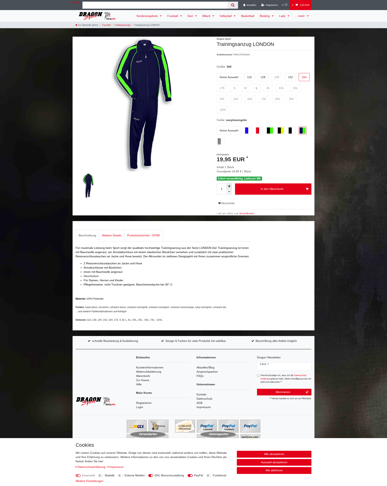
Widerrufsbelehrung (148, 371)
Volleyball (226, 16)
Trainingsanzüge (122, 25)
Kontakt (201, 394)
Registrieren (144, 402)
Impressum (204, 407)
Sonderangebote (147, 16)
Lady (282, 16)
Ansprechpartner (207, 371)
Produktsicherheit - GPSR (143, 235)
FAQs (200, 375)
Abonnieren (283, 392)
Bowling (265, 16)
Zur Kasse (142, 380)
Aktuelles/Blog (205, 367)
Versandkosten (246, 213)
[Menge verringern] (229, 192)
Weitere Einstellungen (89, 481)
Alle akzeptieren (274, 454)
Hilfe (139, 384)
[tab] (87, 235)
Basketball (247, 16)
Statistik (109, 475)
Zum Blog (74, 2)
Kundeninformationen (149, 367)
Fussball (173, 16)
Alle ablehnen (274, 470)
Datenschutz (204, 398)
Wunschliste (228, 203)
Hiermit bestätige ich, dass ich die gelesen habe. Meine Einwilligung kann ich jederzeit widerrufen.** (286, 378)
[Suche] (233, 5)
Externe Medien (135, 475)
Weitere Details (111, 235)
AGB (199, 402)
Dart (190, 16)
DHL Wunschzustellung (169, 475)
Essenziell (88, 475)
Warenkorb (143, 375)
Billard (206, 16)
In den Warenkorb (272, 188)
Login (139, 407)
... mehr (300, 16)
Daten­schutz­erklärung (91, 466)
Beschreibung (87, 235)
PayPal (198, 475)
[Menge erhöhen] (229, 186)
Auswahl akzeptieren (274, 462)
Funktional (219, 475)
